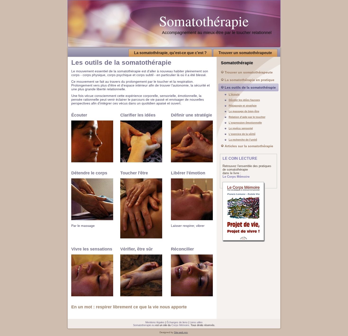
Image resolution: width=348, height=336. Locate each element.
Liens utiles (196, 322)
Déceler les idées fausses (244, 100)
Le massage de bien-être (244, 111)
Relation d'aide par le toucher (247, 117)
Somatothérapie (204, 20)
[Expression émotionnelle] (192, 219)
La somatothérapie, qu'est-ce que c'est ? (170, 53)
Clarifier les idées (138, 115)
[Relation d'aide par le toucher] (141, 237)
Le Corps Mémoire (236, 176)
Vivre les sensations (91, 249)
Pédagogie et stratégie (243, 105)
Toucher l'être (134, 173)
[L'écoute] (92, 161)
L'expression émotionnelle (245, 122)
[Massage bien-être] (92, 219)
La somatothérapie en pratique (249, 80)
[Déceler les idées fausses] (141, 161)
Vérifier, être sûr (136, 249)
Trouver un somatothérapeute (245, 53)
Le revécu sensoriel (241, 128)
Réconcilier (182, 249)
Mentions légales (155, 322)
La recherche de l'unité (243, 139)
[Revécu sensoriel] (92, 295)
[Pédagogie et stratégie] (192, 161)
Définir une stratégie (191, 115)
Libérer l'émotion (188, 173)
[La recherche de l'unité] (192, 295)
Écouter (79, 115)
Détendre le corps (89, 173)
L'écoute (234, 94)
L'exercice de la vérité (242, 134)
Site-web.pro (181, 332)
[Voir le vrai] (141, 295)
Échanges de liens (177, 322)
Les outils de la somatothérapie (250, 87)
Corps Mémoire (180, 325)
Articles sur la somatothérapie (249, 146)
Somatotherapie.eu (144, 325)
